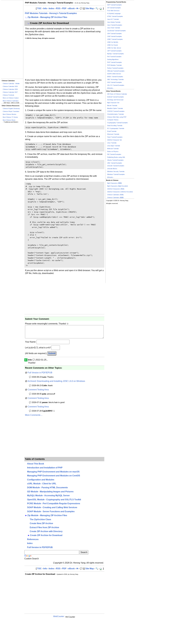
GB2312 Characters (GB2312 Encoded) (120, 192)
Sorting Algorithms (113, 59)
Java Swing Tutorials (113, 22)
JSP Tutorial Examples (114, 51)
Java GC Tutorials (113, 19)
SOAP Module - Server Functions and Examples (51, 511)
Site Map (89, 8)
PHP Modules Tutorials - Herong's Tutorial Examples (51, 13)
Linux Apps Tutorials (113, 145)
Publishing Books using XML (116, 157)
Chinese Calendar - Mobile (11, 83)
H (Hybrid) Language (114, 13)
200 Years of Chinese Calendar (117, 94)
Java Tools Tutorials (113, 28)
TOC (39, 8)
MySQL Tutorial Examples (115, 53)
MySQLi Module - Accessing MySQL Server (48, 495)
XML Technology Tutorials (115, 79)
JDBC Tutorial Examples (115, 39)
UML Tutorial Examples (114, 163)
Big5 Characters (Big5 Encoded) (117, 186)
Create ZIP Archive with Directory (46, 531)
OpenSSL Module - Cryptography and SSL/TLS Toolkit (54, 499)
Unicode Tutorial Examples (115, 165)
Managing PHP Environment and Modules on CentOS (53, 475)
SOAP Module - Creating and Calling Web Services (52, 507)
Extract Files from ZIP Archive (44, 527)
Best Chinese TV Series (10, 117)
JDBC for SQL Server (114, 48)
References (33, 539)
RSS (58, 8)
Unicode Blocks (112, 168)
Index (51, 8)
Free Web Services (113, 10)
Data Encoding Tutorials (114, 125)
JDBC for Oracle (112, 45)
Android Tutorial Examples (115, 97)
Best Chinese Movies (9, 114)
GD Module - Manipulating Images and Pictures (50, 491)
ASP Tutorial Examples (114, 5)
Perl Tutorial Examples (114, 56)
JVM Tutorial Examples (114, 36)
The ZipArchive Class (40, 519)
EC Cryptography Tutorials (115, 128)
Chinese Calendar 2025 (10, 86)
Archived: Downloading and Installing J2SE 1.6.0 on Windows (56, 381)
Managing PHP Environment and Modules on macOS (53, 472)
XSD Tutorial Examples (114, 82)
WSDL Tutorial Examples (115, 76)
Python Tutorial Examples (115, 68)
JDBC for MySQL (112, 42)
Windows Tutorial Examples (116, 174)
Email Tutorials (111, 131)
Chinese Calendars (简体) (115, 194)
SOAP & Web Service (114, 73)
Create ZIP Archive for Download (46, 535)
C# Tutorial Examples (114, 8)
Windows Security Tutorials (115, 171)
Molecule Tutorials (113, 148)
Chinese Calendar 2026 (10, 89)
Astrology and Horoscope (115, 100)
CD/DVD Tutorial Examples (115, 111)
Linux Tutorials (111, 143)
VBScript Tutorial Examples (115, 71)
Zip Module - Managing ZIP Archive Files (47, 17)
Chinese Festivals (8, 95)
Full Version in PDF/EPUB (40, 372)
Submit (51, 353)
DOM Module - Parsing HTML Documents (47, 487)
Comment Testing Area (38, 389)
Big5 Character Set (113, 102)
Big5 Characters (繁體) (114, 183)
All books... (110, 88)
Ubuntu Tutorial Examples (115, 160)
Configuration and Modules (40, 480)
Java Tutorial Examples (114, 25)
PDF (64, 8)
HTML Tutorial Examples (115, 16)
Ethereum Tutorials (113, 134)
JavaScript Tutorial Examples (116, 30)
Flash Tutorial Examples (115, 137)
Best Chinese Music (9, 120)
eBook (71, 8)
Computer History (112, 120)
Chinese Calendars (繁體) (115, 197)
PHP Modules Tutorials (114, 65)
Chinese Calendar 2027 (10, 92)
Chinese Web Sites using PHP (116, 117)
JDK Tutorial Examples (114, 33)
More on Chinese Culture (11, 98)
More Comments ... (33, 415)
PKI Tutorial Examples (114, 154)
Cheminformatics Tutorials (115, 114)
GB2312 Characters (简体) (115, 189)
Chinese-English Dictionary (11, 108)
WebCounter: (58, 616)
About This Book (35, 464)
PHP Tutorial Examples (114, 62)
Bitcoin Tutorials (112, 105)
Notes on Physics (112, 151)
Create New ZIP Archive (41, 523)
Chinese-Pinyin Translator (11, 111)
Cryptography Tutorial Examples (117, 122)
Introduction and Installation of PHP (45, 468)
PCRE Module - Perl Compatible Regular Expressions (53, 503)
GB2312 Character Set (114, 140)
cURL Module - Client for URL (41, 483)
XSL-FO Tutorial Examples (115, 85)
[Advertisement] (12, 39)
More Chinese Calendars (11, 101)
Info (45, 8)
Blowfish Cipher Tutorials (115, 108)
